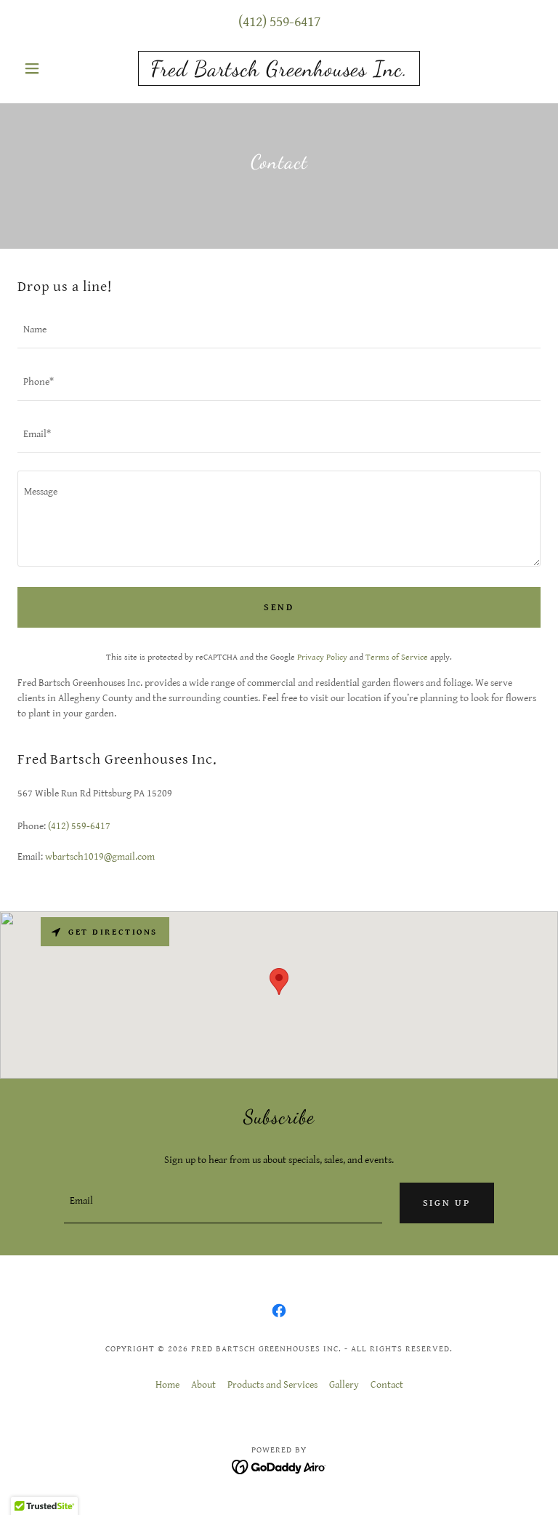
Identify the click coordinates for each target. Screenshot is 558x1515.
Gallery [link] (344, 1385)
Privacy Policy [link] (322, 657)
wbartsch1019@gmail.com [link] (100, 857)
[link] (279, 73)
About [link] (203, 1385)
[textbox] (279, 330)
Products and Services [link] (272, 1385)
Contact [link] (387, 1385)
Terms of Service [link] (396, 657)
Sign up (447, 1203)
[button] (56, 68)
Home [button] (167, 1385)
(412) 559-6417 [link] (279, 22)
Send (279, 607)
